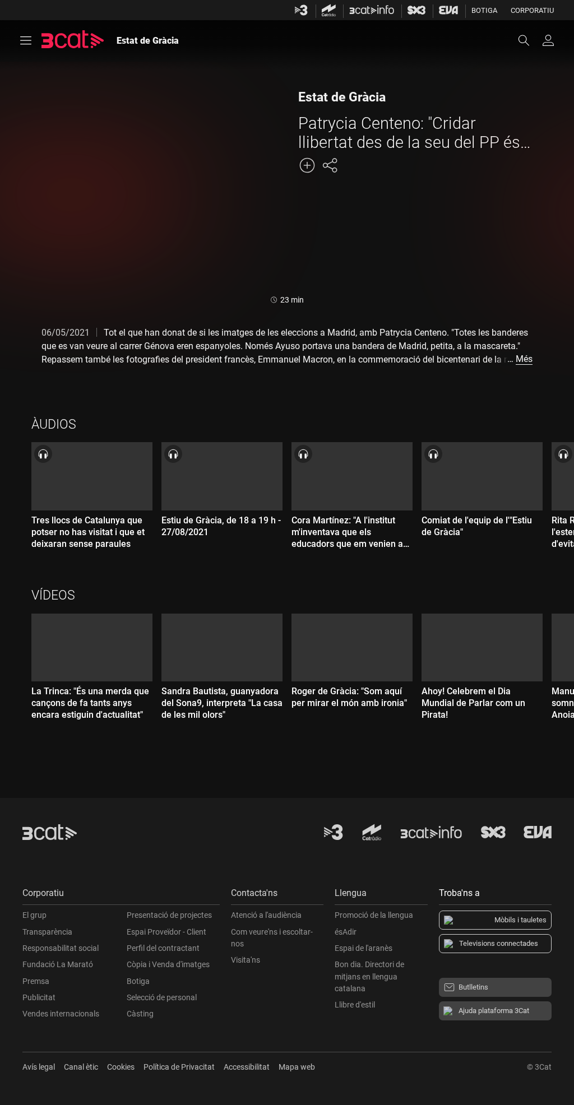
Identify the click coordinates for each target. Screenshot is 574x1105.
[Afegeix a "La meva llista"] (307, 165)
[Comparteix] (330, 165)
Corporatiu (532, 10)
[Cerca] (529, 40)
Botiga (484, 10)
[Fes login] (548, 40)
